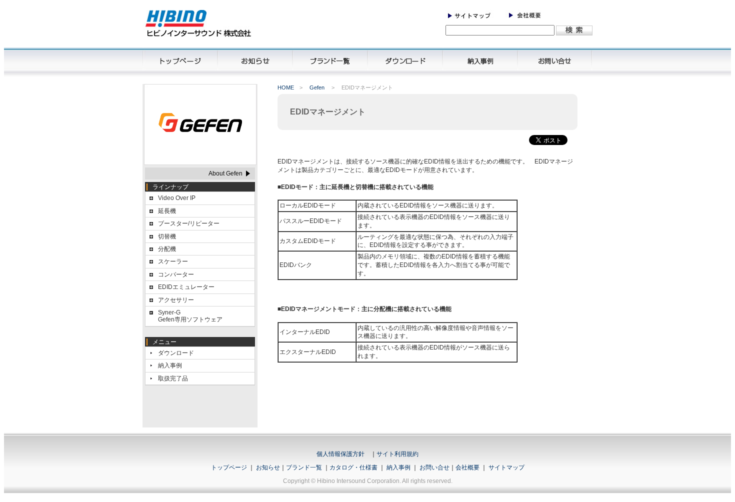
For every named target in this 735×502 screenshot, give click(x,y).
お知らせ (268, 467)
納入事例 (170, 365)
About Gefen (225, 173)
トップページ (229, 467)
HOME (286, 87)
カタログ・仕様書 (354, 467)
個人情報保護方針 (340, 454)
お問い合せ (435, 467)
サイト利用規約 (397, 454)
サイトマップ (506, 467)
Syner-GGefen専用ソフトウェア (190, 316)
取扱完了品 (173, 378)
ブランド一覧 (304, 467)
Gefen (317, 87)
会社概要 (468, 467)
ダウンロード (176, 353)
